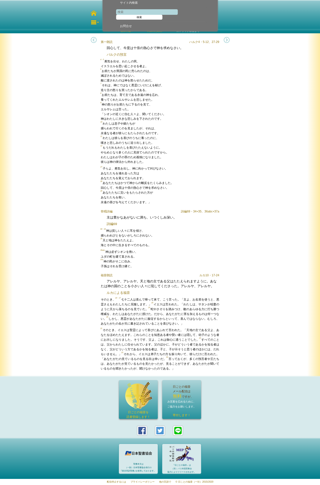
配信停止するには (116, 482)
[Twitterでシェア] (160, 430)
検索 (139, 17)
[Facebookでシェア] (142, 430)
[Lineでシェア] (178, 430)
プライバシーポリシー (143, 482)
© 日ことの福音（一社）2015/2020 (194, 482)
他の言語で (165, 482)
